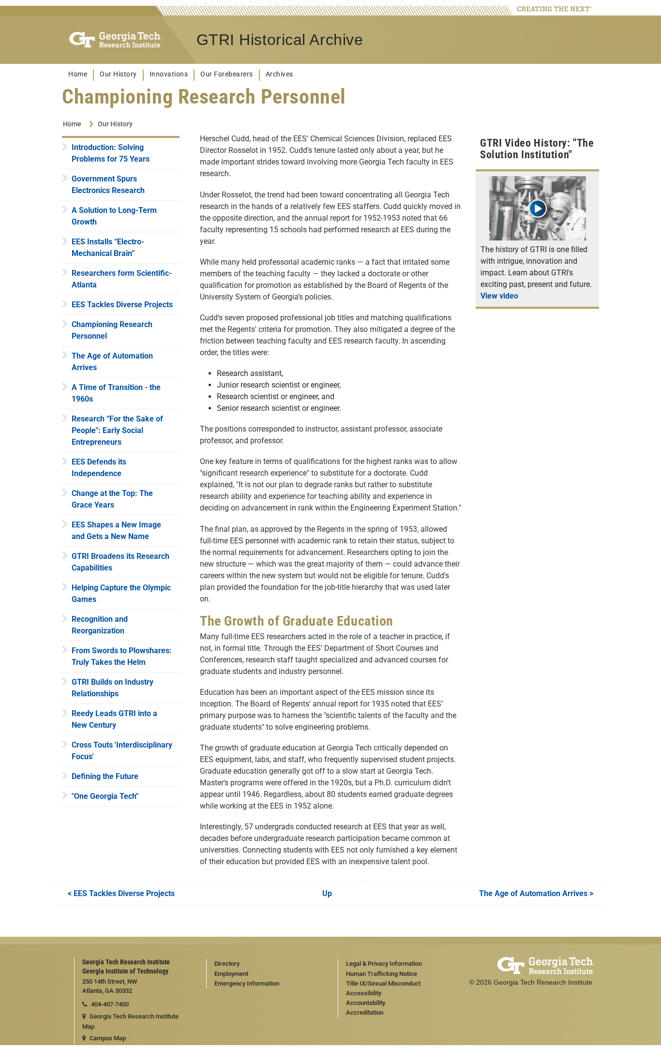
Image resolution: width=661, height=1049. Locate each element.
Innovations (169, 74)
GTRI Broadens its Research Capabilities (120, 562)
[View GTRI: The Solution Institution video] (537, 237)
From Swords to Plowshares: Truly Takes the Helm (122, 656)
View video (499, 295)
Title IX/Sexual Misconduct (383, 983)
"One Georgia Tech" (105, 796)
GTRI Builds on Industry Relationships (112, 687)
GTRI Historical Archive (279, 39)
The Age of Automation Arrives (112, 361)
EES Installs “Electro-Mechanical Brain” (108, 247)
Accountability (365, 1002)
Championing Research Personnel (112, 330)
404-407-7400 (110, 1004)
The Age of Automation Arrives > (536, 893)
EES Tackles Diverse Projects (122, 304)
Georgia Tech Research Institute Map (130, 1021)
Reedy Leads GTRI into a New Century (114, 719)
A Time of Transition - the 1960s (116, 393)
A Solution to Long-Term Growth (114, 216)
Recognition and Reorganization (100, 624)
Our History (118, 74)
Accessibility (363, 993)
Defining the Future (105, 776)
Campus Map (108, 1038)
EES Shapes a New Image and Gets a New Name (116, 530)
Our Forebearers (226, 74)
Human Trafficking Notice (381, 973)
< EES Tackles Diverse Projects (121, 893)
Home (77, 74)
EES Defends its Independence (99, 467)
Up (327, 893)
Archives (279, 74)
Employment (231, 973)
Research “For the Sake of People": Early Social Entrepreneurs (117, 430)
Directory (227, 963)
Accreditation (364, 1012)
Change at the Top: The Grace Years (112, 499)
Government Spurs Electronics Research (108, 184)
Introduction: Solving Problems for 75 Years (111, 153)
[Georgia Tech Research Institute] (115, 40)
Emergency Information (246, 983)
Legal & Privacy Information (384, 963)
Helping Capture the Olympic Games (121, 593)
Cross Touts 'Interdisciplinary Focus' (122, 750)
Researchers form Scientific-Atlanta (122, 279)
